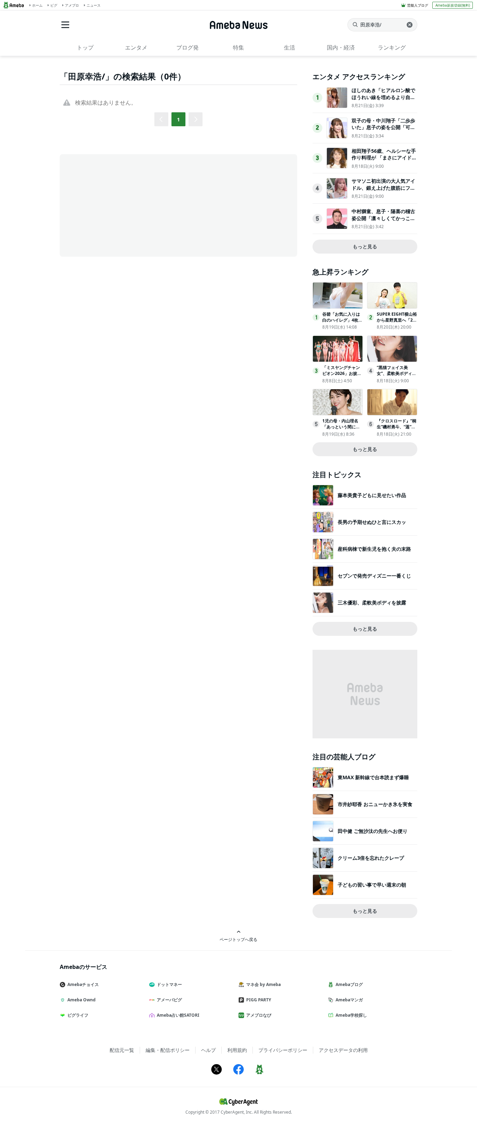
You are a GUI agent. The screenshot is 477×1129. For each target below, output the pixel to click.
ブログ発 (187, 47)
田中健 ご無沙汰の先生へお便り (373, 831)
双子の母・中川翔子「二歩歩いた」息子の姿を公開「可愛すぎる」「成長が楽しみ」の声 (383, 130)
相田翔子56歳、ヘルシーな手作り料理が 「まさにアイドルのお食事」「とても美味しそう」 (384, 161)
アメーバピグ (169, 1000)
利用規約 (237, 1050)
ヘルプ (208, 1050)
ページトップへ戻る (238, 939)
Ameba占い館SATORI (178, 1015)
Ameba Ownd (81, 1000)
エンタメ (136, 47)
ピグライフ (77, 1015)
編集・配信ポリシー (168, 1050)
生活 (289, 47)
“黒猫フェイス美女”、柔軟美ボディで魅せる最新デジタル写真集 (396, 376)
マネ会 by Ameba (263, 984)
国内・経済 (341, 47)
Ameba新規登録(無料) (452, 5)
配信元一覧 (122, 1050)
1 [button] (178, 119)
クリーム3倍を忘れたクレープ (371, 858)
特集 (238, 47)
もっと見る (365, 246)
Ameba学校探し (351, 1015)
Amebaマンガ (349, 1000)
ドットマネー (169, 984)
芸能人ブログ (417, 5)
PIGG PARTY (258, 1000)
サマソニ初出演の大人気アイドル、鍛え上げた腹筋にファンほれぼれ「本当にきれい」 (383, 188)
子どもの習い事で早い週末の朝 (372, 884)
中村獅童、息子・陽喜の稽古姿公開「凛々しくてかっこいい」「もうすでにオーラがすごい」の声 (383, 221)
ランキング (392, 47)
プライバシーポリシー (282, 1050)
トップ (85, 47)
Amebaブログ (349, 984)
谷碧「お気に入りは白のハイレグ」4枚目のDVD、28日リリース (342, 322)
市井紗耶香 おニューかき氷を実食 (375, 804)
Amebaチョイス (83, 984)
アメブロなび (258, 1015)
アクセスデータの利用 (343, 1050)
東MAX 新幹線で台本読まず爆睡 (373, 777)
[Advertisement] (122, 204)
